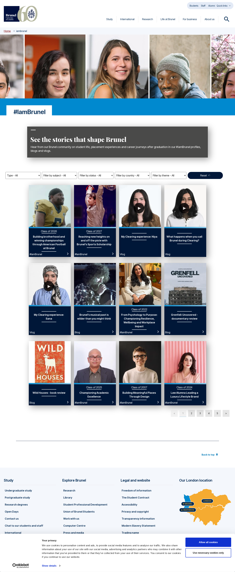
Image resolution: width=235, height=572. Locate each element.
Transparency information (138, 518)
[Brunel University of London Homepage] (20, 13)
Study (109, 19)
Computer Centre (74, 525)
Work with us (71, 518)
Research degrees (16, 504)
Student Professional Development (85, 504)
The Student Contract (135, 497)
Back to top (208, 454)
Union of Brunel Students (79, 511)
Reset (203, 175)
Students (193, 5)
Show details (49, 565)
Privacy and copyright (135, 511)
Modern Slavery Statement (138, 525)
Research (147, 19)
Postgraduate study (17, 497)
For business (190, 19)
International (127, 19)
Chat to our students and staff (24, 525)
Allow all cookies (208, 542)
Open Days (12, 511)
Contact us (12, 518)
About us (210, 19)
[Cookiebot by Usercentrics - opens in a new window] (21, 565)
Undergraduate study (18, 490)
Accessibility (129, 504)
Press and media (73, 532)
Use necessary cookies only (208, 552)
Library (67, 497)
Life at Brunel (168, 19)
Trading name (130, 532)
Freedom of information (136, 490)
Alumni (211, 5)
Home (7, 31)
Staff (203, 5)
